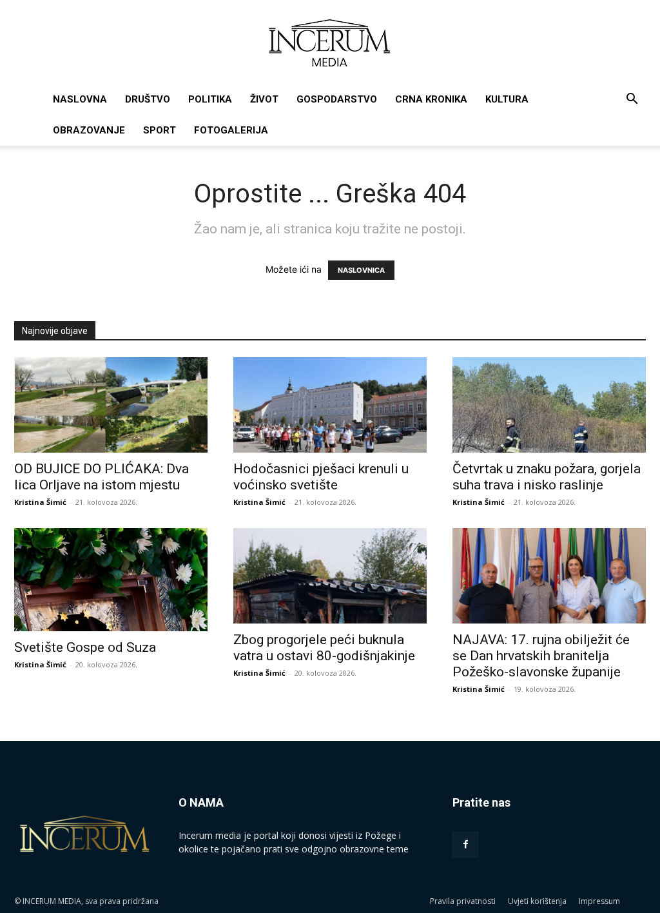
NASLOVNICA (361, 270)
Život (264, 99)
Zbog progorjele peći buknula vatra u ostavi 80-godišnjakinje (324, 647)
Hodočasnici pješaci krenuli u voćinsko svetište (321, 477)
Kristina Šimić (40, 502)
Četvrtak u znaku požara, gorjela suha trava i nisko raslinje (546, 477)
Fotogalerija (231, 130)
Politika (210, 99)
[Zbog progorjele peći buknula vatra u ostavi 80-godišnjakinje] (330, 575)
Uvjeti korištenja (537, 901)
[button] (631, 100)
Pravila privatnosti (463, 901)
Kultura (507, 99)
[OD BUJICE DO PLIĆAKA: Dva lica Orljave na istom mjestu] (111, 405)
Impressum (599, 901)
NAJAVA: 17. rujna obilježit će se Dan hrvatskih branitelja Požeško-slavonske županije (541, 656)
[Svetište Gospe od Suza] (111, 579)
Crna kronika (431, 99)
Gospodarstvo (336, 99)
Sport (159, 130)
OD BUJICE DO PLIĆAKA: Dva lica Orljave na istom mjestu (101, 477)
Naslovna (80, 99)
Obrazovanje (89, 130)
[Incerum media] (330, 43)
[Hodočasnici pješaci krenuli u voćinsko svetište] (330, 405)
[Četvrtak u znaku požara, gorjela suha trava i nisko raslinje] (549, 405)
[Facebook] (465, 845)
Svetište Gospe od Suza (85, 647)
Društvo (147, 99)
